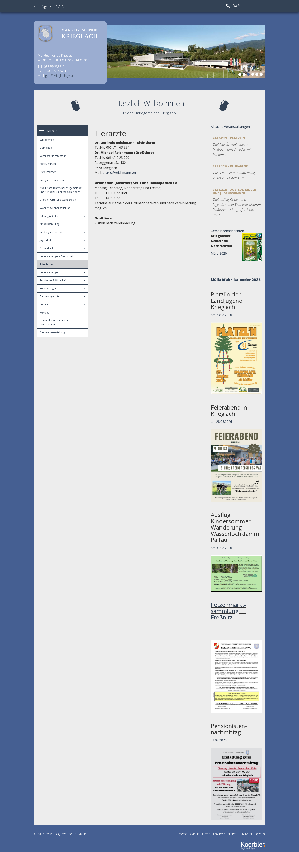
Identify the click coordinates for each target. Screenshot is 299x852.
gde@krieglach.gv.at (59, 75)
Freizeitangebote (49, 296)
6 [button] (262, 75)
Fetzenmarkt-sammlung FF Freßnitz (228, 623)
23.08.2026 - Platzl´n (229, 138)
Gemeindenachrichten (227, 231)
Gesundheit (46, 248)
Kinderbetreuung (49, 224)
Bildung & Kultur (49, 216)
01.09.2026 (219, 752)
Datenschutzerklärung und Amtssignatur (55, 322)
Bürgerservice (48, 172)
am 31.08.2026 (221, 560)
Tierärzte (46, 264)
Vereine (44, 304)
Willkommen (47, 140)
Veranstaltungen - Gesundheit (57, 256)
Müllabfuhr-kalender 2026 (224, 282)
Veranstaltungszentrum (53, 156)
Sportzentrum (48, 164)
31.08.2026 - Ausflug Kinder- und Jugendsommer (235, 191)
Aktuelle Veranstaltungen (230, 126)
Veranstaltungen (49, 272)
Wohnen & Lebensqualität (55, 208)
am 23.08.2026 (221, 327)
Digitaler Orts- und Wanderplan (58, 200)
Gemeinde (46, 147)
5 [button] (257, 75)
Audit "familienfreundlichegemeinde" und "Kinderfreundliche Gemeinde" (61, 190)
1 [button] (240, 75)
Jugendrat (45, 240)
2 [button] (245, 75)
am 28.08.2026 (221, 434)
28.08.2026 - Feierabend (230, 166)
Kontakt (44, 312)
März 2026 (219, 253)
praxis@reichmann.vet (119, 172)
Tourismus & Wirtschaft (53, 280)
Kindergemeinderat (51, 232)
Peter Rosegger (49, 288)
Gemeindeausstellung (52, 332)
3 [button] (249, 75)
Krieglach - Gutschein (52, 180)
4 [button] (253, 75)
